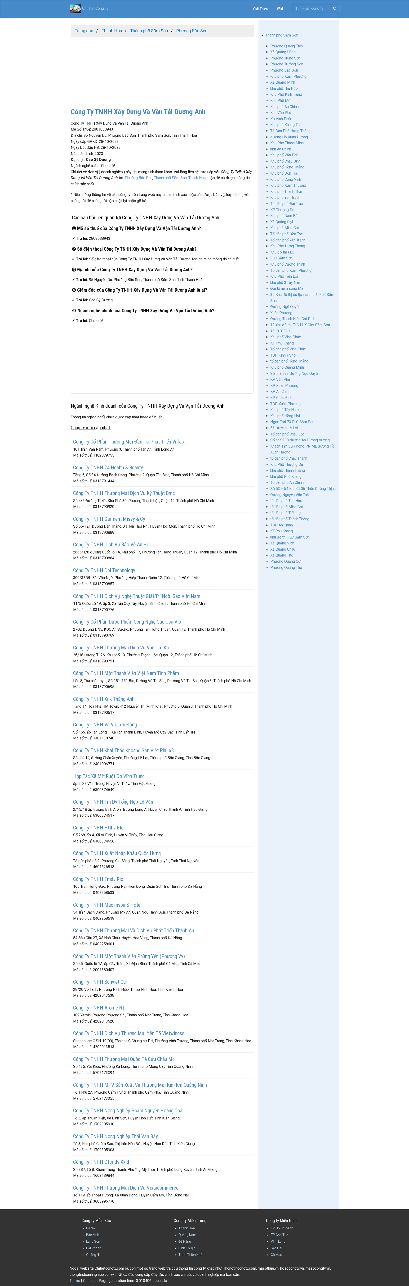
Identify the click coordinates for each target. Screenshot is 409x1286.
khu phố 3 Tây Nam (285, 282)
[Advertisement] (162, 70)
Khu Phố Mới (280, 100)
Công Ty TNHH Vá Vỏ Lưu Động (105, 725)
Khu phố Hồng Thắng (287, 167)
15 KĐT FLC (280, 331)
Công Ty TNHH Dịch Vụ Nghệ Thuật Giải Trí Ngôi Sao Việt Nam (136, 596)
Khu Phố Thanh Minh (287, 143)
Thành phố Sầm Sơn (170, 178)
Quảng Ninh (94, 1255)
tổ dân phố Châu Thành (288, 458)
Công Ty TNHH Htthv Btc (98, 828)
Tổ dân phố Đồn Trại (286, 234)
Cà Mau (276, 1255)
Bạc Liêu (277, 1248)
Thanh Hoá (197, 178)
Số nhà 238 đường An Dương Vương (300, 440)
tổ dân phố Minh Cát (286, 507)
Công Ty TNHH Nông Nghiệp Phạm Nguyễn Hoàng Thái (128, 1111)
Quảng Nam (187, 1235)
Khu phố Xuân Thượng (288, 185)
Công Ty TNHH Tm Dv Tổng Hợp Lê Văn (113, 802)
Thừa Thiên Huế (190, 1255)
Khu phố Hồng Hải (285, 416)
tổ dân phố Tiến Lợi (286, 513)
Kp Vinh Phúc (281, 119)
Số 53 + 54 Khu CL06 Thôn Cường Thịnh (303, 488)
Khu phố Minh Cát (284, 228)
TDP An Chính (281, 525)
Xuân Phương (281, 313)
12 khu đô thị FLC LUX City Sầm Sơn (300, 325)
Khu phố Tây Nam (284, 410)
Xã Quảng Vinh (282, 543)
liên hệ (238, 194)
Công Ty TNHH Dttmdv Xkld (101, 1162)
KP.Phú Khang (281, 531)
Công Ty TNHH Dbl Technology (104, 570)
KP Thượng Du (282, 210)
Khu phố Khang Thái (286, 124)
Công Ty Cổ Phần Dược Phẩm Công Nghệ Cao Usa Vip (127, 622)
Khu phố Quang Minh (287, 367)
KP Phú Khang (282, 343)
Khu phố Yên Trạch (285, 197)
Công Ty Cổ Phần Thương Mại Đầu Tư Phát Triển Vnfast (129, 442)
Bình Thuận (187, 1248)
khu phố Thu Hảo (284, 88)
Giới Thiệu (260, 9)
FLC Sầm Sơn (281, 258)
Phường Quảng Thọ (286, 567)
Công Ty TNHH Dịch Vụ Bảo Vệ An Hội (112, 545)
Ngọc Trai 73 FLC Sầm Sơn (292, 422)
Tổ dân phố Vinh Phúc (288, 349)
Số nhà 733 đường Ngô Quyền (295, 373)
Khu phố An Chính (284, 106)
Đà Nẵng (184, 1241)
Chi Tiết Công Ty (95, 8)
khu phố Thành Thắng (287, 470)
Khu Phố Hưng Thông (287, 246)
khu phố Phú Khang (286, 476)
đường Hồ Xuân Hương (289, 137)
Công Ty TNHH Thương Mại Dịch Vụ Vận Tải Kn (121, 648)
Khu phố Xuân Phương (288, 76)
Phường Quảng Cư (285, 561)
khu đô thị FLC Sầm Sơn (290, 537)
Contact (89, 1280)
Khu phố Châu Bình (285, 161)
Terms (75, 1280)
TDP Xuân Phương (285, 404)
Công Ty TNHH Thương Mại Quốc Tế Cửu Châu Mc (124, 1059)
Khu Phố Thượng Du (286, 464)
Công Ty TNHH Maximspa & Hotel (107, 905)
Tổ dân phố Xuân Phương (290, 270)
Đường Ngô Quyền (285, 306)
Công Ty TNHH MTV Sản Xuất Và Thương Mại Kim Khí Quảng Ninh (140, 1085)
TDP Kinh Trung (283, 355)
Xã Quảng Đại (281, 222)
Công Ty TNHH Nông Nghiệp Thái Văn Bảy (115, 1136)
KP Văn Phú (280, 379)
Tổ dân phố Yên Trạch (287, 240)
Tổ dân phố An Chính (287, 482)
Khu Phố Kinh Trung (286, 94)
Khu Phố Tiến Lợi (284, 276)
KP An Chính (280, 391)
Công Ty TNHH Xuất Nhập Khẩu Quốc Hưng (117, 853)
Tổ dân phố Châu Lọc (287, 434)
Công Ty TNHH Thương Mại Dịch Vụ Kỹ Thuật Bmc (124, 493)
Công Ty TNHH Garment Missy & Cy (109, 519)
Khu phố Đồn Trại (284, 173)
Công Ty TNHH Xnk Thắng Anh (103, 699)
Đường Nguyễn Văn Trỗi (289, 495)
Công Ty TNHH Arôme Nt (98, 1008)
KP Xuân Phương (284, 385)
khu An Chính (280, 149)
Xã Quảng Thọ (281, 555)
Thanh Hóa (186, 1228)
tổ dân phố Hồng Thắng (289, 361)
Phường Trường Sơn (286, 64)
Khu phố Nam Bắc (284, 215)
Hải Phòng (93, 1248)
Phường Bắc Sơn (138, 178)
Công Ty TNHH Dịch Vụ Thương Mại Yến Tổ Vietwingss (128, 1033)
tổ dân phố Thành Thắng (289, 519)
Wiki (280, 9)
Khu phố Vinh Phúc (285, 337)
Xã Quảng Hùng (283, 52)
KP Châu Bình (281, 397)
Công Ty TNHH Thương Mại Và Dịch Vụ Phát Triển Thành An (133, 930)
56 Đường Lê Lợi (284, 428)
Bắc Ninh (92, 1235)
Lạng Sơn (93, 1241)
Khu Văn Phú (280, 112)
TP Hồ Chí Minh (282, 1228)
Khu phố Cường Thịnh (287, 264)
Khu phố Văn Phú (284, 155)
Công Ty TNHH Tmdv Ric (98, 879)
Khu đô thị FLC (282, 252)
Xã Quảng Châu (282, 549)
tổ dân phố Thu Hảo (286, 500)
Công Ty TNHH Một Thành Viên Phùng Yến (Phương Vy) (129, 956)
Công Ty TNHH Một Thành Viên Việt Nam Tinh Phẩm (126, 673)
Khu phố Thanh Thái (286, 191)
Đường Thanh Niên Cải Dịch (292, 319)
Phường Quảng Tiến (286, 46)
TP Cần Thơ (279, 1235)
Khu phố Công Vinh (285, 179)
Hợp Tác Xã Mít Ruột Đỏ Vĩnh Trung (109, 776)
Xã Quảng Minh (282, 82)
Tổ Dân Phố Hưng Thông (290, 131)
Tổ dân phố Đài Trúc (286, 203)
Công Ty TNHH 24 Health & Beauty (108, 468)
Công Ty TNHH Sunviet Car (100, 982)
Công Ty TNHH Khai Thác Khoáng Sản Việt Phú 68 (123, 750)
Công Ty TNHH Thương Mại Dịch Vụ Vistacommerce (125, 1188)
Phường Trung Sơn (285, 58)
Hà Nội (91, 1228)
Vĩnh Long (278, 1241)
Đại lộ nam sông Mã (286, 288)
